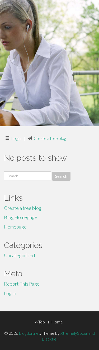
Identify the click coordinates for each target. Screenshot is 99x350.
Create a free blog (50, 138)
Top (41, 321)
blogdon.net (29, 333)
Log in (10, 293)
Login (16, 138)
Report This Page (22, 284)
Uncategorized (19, 255)
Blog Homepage (20, 217)
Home (57, 321)
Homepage (15, 227)
